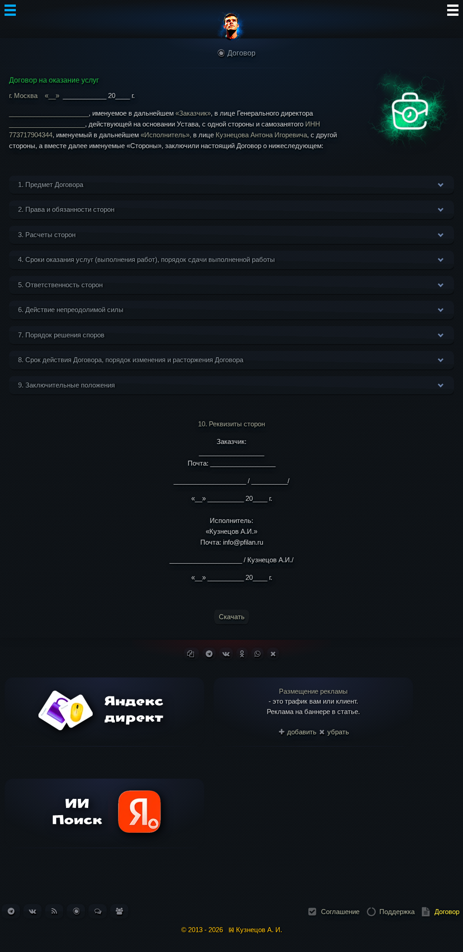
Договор (447, 911)
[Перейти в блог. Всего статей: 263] (76, 911)
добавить (301, 732)
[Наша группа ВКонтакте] (32, 911)
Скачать (232, 617)
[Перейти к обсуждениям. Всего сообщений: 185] (98, 911)
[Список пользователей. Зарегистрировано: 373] (119, 911)
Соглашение (340, 911)
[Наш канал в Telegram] (11, 911)
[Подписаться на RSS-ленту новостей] (54, 911)
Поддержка (397, 911)
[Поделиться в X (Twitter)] (273, 654)
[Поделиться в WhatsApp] (257, 654)
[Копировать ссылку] (191, 654)
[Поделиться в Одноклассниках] (242, 654)
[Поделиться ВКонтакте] (226, 654)
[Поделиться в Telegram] (209, 654)
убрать (337, 732)
